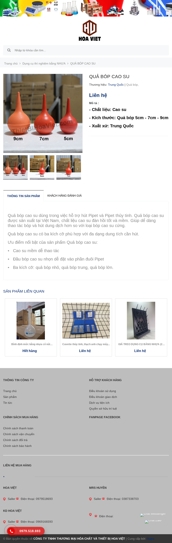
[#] (86, 8)
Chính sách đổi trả (15, 440)
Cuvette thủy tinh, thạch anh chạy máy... (86, 344)
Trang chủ (10, 391)
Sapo (150, 538)
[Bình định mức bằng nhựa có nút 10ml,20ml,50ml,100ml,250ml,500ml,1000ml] (31, 320)
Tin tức (7, 402)
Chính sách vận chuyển (18, 434)
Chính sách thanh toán (18, 428)
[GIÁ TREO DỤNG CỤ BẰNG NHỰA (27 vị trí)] (141, 320)
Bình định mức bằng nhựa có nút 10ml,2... (30, 344)
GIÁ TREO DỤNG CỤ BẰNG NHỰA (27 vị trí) (141, 344)
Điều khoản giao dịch (103, 397)
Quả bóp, (132, 84)
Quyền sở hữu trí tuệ (103, 408)
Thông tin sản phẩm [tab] (23, 196)
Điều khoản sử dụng (102, 391)
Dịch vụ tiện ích (99, 402)
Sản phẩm (10, 397)
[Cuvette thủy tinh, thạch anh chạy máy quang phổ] (86, 320)
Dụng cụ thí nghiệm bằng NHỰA (43, 63)
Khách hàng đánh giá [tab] (64, 195)
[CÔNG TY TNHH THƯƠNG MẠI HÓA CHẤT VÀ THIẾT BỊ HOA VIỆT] (89, 30)
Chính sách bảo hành (17, 446)
